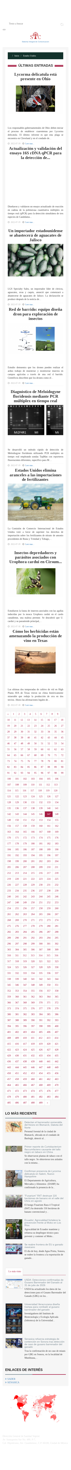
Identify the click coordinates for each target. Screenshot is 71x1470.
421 (56, 1044)
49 (28, 743)
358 (56, 991)
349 (41, 985)
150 (17, 820)
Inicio (19, 17)
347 (25, 985)
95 (35, 773)
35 (55, 731)
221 (25, 879)
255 (17, 908)
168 (48, 832)
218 (56, 873)
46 (8, 743)
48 (22, 743)
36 (62, 731)
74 (15, 761)
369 (33, 1002)
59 (35, 749)
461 (41, 1079)
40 (28, 737)
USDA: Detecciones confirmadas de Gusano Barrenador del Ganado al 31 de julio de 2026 (43, 1282)
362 (33, 996)
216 (41, 873)
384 (41, 1014)
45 (62, 737)
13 (28, 720)
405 (41, 1032)
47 (15, 743)
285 (33, 932)
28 (8, 731)
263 (25, 914)
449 (56, 1067)
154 (48, 820)
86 (35, 767)
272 (41, 920)
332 (17, 973)
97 (49, 773)
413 (48, 1038)
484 (56, 1097)
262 (17, 914)
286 (41, 932)
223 (41, 879)
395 (17, 1026)
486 (17, 1102)
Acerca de (33, 17)
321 (41, 961)
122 (17, 796)
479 (17, 1097)
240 (9, 896)
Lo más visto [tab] (14, 1271)
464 (9, 1085)
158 (25, 826)
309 (56, 949)
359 (9, 996)
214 (25, 873)
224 (48, 879)
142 (9, 814)
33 (42, 731)
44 (55, 737)
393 (56, 1020)
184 (9, 849)
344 (56, 979)
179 (25, 843)
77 (35, 761)
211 (56, 867)
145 (33, 814)
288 (56, 932)
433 (41, 1055)
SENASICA (13, 1382)
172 (25, 837)
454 (41, 1073)
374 (17, 1008)
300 (41, 943)
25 (49, 726)
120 (55, 790)
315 (48, 955)
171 (17, 837)
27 (62, 726)
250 (33, 902)
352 (9, 991)
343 (48, 979)
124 (33, 796)
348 (33, 985)
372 (56, 1002)
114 (9, 790)
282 (9, 932)
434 (48, 1055)
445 (25, 1067)
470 (56, 1085)
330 (56, 967)
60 (42, 749)
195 (41, 855)
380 (9, 1014)
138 (33, 808)
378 (48, 1008)
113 (56, 784)
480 (25, 1097)
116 (24, 790)
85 (28, 767)
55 (8, 749)
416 (17, 1044)
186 (25, 849)
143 (17, 814)
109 (25, 784)
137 (25, 808)
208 (33, 867)
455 (48, 1073)
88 (49, 767)
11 (15, 720)
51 (42, 743)
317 (9, 961)
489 (41, 1102)
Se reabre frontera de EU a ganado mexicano (43, 1245)
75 (22, 761)
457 (9, 1079)
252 (48, 902)
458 (17, 1079)
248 (17, 902)
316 (56, 955)
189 (48, 849)
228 (25, 885)
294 (48, 938)
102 (25, 779)
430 (17, 1055)
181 (41, 843)
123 (25, 796)
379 (56, 1008)
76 (28, 761)
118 (40, 790)
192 (17, 855)
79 (49, 761)
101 (17, 779)
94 (28, 773)
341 (33, 979)
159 (33, 826)
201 (33, 861)
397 (33, 1026)
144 (25, 814)
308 (48, 949)
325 (17, 967)
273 (48, 920)
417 (25, 1044)
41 (35, 737)
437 (17, 1061)
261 (9, 914)
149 (9, 820)
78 (42, 761)
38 (15, 737)
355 (33, 991)
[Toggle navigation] (4, 29)
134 (56, 802)
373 (9, 1008)
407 (56, 1032)
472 (17, 1091)
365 (56, 996)
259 (48, 908)
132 (41, 802)
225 (56, 879)
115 (16, 790)
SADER (11, 1379)
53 (55, 743)
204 (56, 861)
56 (15, 749)
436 (9, 1061)
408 (9, 1038)
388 (17, 1020)
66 (22, 755)
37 (8, 737)
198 (9, 861)
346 (17, 985)
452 (25, 1073)
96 (42, 773)
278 (33, 926)
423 (17, 1049)
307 (41, 949)
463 (56, 1079)
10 (8, 720)
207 (25, 867)
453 (33, 1073)
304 (17, 949)
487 (25, 1102)
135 (9, 808)
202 (41, 861)
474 (33, 1091)
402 (17, 1032)
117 (32, 790)
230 (41, 885)
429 (9, 1055)
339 (17, 979)
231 (48, 885)
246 (56, 896)
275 (9, 926)
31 (28, 731)
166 (33, 832)
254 (9, 908)
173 (33, 837)
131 (33, 802)
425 (33, 1049)
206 (17, 867)
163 (9, 832)
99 (62, 773)
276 (17, 926)
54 (62, 743)
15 (42, 720)
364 (48, 996)
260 (56, 908)
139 (41, 808)
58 (28, 749)
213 (17, 873)
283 (17, 932)
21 (22, 726)
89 (55, 767)
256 (25, 908)
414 (56, 1038)
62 (55, 749)
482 (41, 1097)
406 (48, 1032)
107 (9, 784)
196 (48, 855)
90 (62, 767)
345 (9, 985)
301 (48, 943)
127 (56, 796)
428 (56, 1049)
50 (35, 743)
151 (25, 820)
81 (62, 761)
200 (25, 861)
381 (17, 1014)
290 (17, 938)
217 (48, 873)
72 (62, 755)
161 (48, 826)
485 (9, 1102)
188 (41, 849)
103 (33, 779)
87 (42, 767)
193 (25, 855)
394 (9, 1026)
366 (9, 1002)
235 (25, 890)
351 (56, 985)
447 (41, 1067)
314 (40, 955)
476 (48, 1091)
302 (56, 943)
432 (33, 1055)
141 (56, 808)
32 (35, 731)
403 (25, 1032)
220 (17, 879)
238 (48, 890)
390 (33, 1020)
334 (33, 973)
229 (33, 885)
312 (25, 955)
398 (41, 1026)
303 (9, 949)
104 (41, 779)
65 (15, 755)
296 (9, 943)
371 (48, 1002)
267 (56, 914)
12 (22, 720)
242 (25, 896)
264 (33, 914)
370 (41, 1002)
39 (22, 737)
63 (62, 749)
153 (41, 820)
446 (33, 1067)
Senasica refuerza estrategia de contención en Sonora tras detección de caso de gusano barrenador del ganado (44, 1342)
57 (22, 749)
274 (56, 920)
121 (9, 796)
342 (41, 979)
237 (41, 890)
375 (25, 1008)
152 (33, 820)
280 (48, 926)
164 (17, 832)
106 (56, 779)
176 (56, 837)
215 (33, 873)
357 (48, 991)
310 (9, 955)
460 (33, 1079)
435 (56, 1055)
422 (9, 1049)
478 (9, 1097)
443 (9, 1067)
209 (41, 867)
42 (42, 737)
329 (48, 967)
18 (62, 720)
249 (25, 902)
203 (48, 861)
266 (48, 914)
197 (56, 855)
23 (35, 726)
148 (56, 814)
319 (25, 961)
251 (41, 902)
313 (32, 955)
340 (25, 979)
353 (17, 991)
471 (9, 1091)
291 (25, 938)
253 (56, 902)
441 (48, 1061)
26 (55, 726)
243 (33, 896)
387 (9, 1020)
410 (25, 1038)
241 (17, 896)
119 (47, 790)
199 (17, 861)
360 (17, 996)
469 (48, 1085)
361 (25, 996)
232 (56, 885)
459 (25, 1079)
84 (22, 767)
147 (48, 814)
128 (9, 802)
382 (25, 1014)
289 (9, 938)
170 (9, 837)
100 (9, 779)
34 (49, 731)
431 (25, 1055)
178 (17, 843)
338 (9, 979)
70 (49, 755)
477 (56, 1091)
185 (17, 849)
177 (9, 843)
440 (41, 1061)
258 (41, 908)
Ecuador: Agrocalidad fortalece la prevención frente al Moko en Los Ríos (42, 1223)
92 (15, 773)
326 (25, 967)
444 (17, 1067)
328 (41, 967)
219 (9, 879)
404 (33, 1032)
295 (56, 938)
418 (33, 1044)
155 (56, 820)
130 (25, 802)
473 (25, 1091)
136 (17, 808)
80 (55, 761)
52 (49, 743)
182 (48, 843)
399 (48, 1026)
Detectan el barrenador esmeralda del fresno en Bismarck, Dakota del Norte (43, 1125)
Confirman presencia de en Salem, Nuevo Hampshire (42, 1174)
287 (48, 932)
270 (25, 920)
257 (33, 908)
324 (9, 967)
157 (17, 826)
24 (42, 726)
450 (9, 1073)
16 (48, 720)
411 (32, 1038)
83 (15, 767)
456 (56, 1073)
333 (25, 973)
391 (41, 1020)
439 (33, 1061)
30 (22, 731)
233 (9, 890)
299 (33, 943)
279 (41, 926)
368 (25, 1002)
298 (25, 943)
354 (25, 991)
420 (48, 1044)
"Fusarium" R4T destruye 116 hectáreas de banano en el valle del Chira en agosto (43, 1198)
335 (41, 973)
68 (35, 755)
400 (56, 1026)
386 (56, 1014)
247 (9, 902)
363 (41, 996)
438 (25, 1061)
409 (17, 1038)
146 (41, 814)
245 (48, 896)
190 (56, 849)
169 (56, 832)
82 (8, 767)
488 (33, 1102)
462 (48, 1079)
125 (41, 796)
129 (17, 802)
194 (33, 855)
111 (40, 784)
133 (48, 802)
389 (25, 1020)
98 (55, 773)
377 (41, 1008)
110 (32, 784)
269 (17, 920)
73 (8, 761)
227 (17, 885)
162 (56, 826)
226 (9, 885)
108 (17, 784)
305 (25, 949)
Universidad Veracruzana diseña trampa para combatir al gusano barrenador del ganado (42, 1307)
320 (33, 961)
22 (28, 726)
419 (41, 1044)
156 (9, 826)
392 (48, 1020)
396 (25, 1026)
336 (48, 973)
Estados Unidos (29, 56)
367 (17, 1002)
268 (9, 920)
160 (41, 826)
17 (55, 720)
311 (17, 955)
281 (56, 926)
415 (9, 1044)
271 (33, 920)
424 (25, 1049)
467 (33, 1085)
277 (25, 926)
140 (48, 808)
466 (25, 1085)
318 (17, 961)
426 (41, 1049)
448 (48, 1067)
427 (48, 1049)
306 (33, 949)
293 (41, 938)
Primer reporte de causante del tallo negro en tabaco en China (42, 1149)
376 (33, 1008)
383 (33, 1014)
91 (8, 773)
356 (41, 991)
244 (41, 896)
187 (33, 849)
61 (49, 749)
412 (40, 1038)
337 (56, 973)
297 (17, 943)
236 (33, 890)
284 (25, 932)
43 (49, 737)
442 (56, 1061)
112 (48, 784)
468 (41, 1085)
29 (15, 731)
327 (33, 967)
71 (55, 755)
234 (17, 890)
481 (33, 1097)
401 (9, 1032)
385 (48, 1014)
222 (33, 879)
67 (28, 755)
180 (33, 843)
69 (42, 755)
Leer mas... (29, 222)
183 (56, 843)
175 (48, 837)
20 (15, 726)
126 (48, 796)
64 (8, 755)
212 (9, 873)
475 (41, 1091)
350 (48, 985)
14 (35, 720)
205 (9, 867)
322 (48, 961)
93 (22, 773)
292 (33, 938)
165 (25, 832)
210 (48, 867)
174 (41, 837)
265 (41, 914)
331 (9, 973)
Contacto (49, 17)
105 (48, 779)
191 (9, 855)
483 (48, 1097)
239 (56, 890)
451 (17, 1073)
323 (56, 961)
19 (8, 726)
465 (17, 1085)
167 (41, 832)
